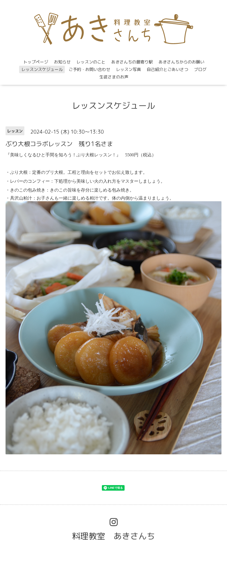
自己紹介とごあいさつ (167, 69)
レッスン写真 (128, 69)
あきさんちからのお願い (181, 62)
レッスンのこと (90, 62)
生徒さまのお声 (113, 77)
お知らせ (62, 62)
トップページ (35, 62)
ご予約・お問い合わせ (89, 69)
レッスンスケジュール (42, 69)
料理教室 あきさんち (113, 536)
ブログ (200, 69)
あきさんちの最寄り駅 (132, 62)
